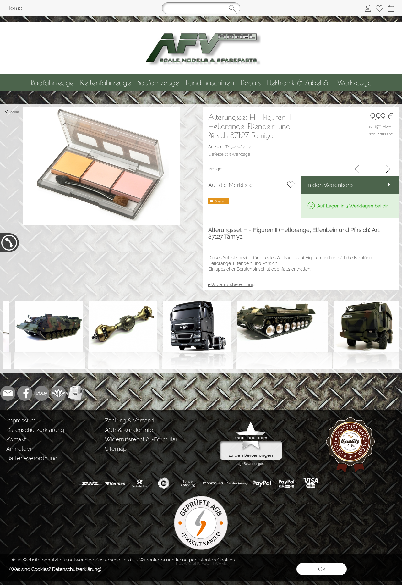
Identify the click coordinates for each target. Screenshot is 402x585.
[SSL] (164, 483)
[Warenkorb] (391, 8)
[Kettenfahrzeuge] (105, 82)
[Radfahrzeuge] (52, 82)
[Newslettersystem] (76, 393)
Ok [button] (321, 569)
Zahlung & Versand (129, 420)
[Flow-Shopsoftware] (59, 393)
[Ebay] (42, 393)
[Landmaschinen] (209, 82)
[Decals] (250, 82)
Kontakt (16, 439)
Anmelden (19, 448)
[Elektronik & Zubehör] (299, 82)
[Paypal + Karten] (286, 483)
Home (14, 8)
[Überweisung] (213, 483)
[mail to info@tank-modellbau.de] (8, 393)
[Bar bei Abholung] (188, 483)
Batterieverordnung (31, 458)
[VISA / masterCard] (311, 483)
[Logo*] (201, 24)
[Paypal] (262, 483)
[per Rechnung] (237, 483)
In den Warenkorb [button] (330, 185)
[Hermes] (115, 483)
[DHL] (90, 483)
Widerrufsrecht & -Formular (141, 439)
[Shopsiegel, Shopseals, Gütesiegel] (251, 423)
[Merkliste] (379, 8)
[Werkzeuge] (354, 82)
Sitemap (116, 448)
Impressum (20, 420)
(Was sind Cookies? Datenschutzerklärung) (55, 569)
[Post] (139, 483)
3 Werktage (229, 154)
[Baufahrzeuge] (158, 82)
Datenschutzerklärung (35, 430)
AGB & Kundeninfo (129, 430)
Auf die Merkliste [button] (230, 185)
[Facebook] (25, 393)
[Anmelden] (368, 8)
